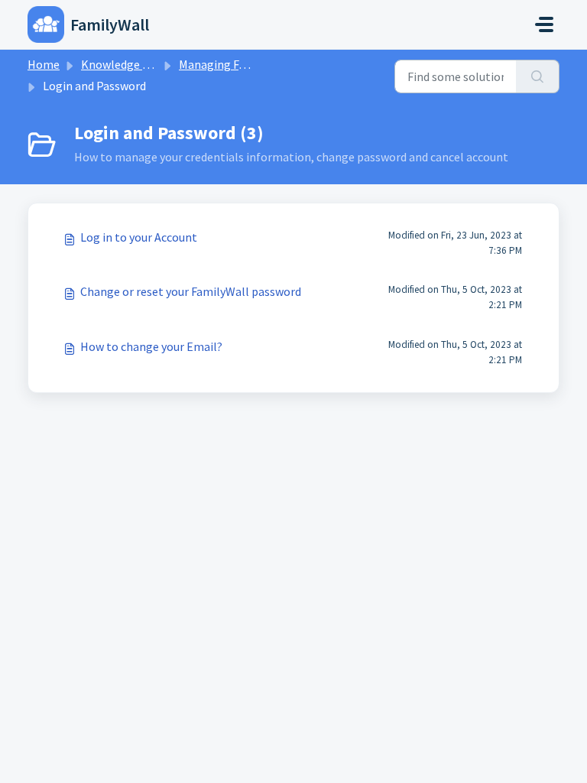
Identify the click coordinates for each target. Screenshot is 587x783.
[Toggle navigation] (544, 24)
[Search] (537, 76)
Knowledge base (124, 64)
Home (44, 64)
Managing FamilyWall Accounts (260, 64)
